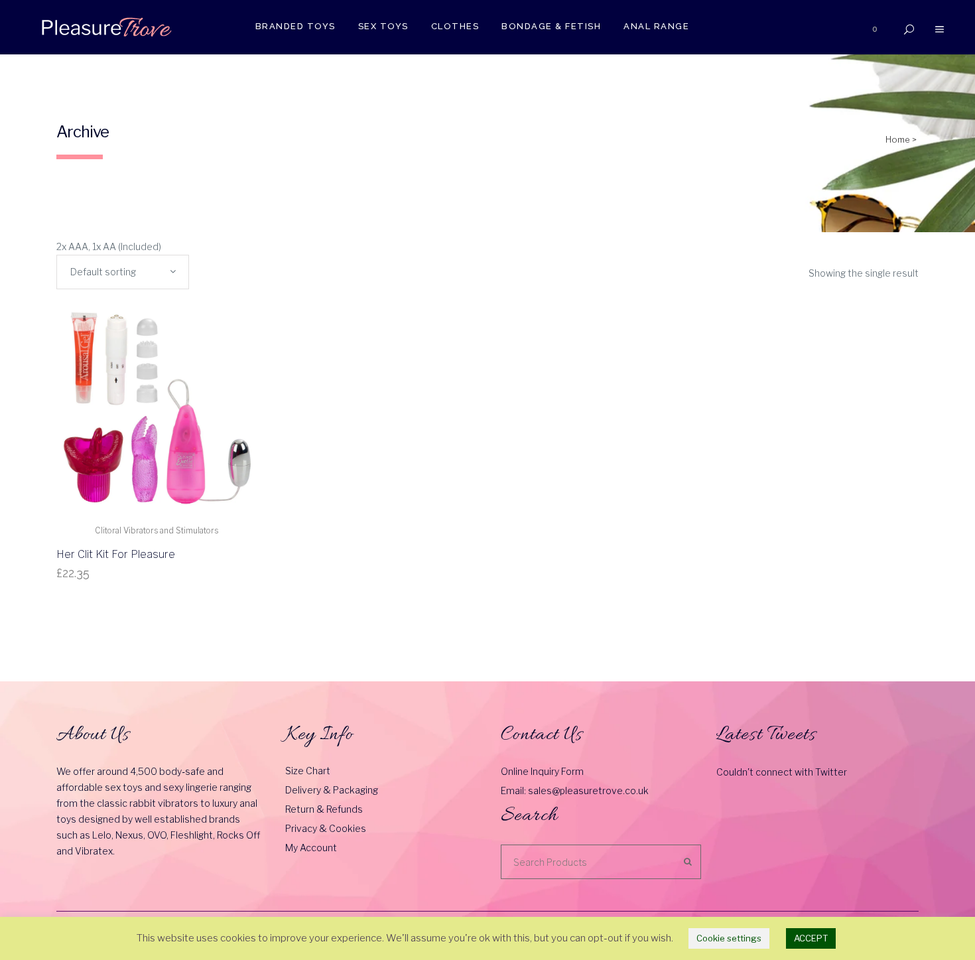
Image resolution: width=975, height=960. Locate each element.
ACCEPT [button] (811, 938)
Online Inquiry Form (542, 771)
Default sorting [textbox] (103, 271)
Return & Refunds (324, 809)
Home (897, 139)
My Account (311, 847)
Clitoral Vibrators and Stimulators (156, 530)
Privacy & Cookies (325, 828)
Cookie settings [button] (728, 938)
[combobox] (122, 272)
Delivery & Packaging (331, 789)
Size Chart (307, 770)
